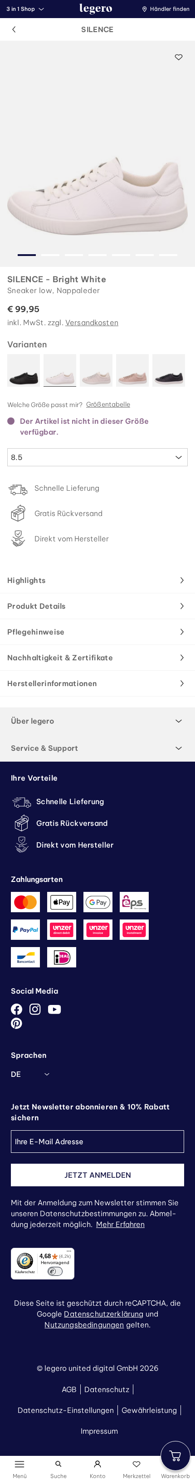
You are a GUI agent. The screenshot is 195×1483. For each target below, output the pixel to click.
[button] (168, 9)
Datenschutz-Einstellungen (66, 1410)
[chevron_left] (13, 29)
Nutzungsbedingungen (84, 1324)
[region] (97, 154)
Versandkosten (91, 322)
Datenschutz (106, 1389)
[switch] (55, 1271)
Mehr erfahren (120, 1224)
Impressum (99, 1431)
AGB (69, 1389)
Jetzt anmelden (97, 1175)
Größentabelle (108, 404)
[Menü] (68, 1253)
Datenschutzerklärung (103, 1313)
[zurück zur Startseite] (95, 9)
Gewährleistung (149, 1410)
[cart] (175, 1456)
